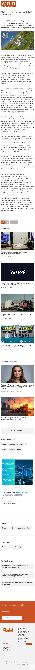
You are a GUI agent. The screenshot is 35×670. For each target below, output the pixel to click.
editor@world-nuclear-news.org (9, 653)
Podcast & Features (23, 638)
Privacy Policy (20, 664)
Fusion (20, 640)
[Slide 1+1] (16, 488)
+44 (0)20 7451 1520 (8, 655)
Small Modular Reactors (21, 528)
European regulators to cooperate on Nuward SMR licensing (15, 566)
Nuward (5, 547)
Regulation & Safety (23, 631)
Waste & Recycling (23, 637)
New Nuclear (21, 630)
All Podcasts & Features (17, 430)
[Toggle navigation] (32, 2)
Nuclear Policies (22, 632)
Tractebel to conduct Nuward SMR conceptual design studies (15, 575)
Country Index (22, 641)
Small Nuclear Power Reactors (14, 444)
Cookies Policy (28, 664)
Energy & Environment (24, 628)
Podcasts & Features (5, 391)
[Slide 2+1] (19, 488)
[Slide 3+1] (22, 488)
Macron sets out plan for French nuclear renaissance (17, 583)
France (4, 528)
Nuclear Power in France (11, 449)
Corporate (21, 634)
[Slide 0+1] (13, 488)
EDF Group (17, 547)
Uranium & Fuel (22, 635)
